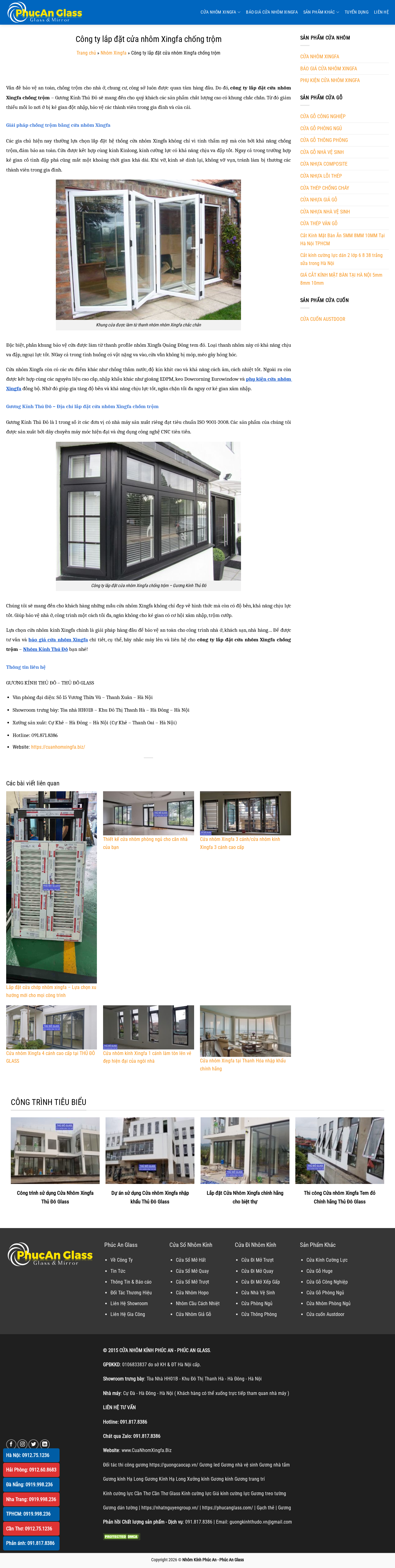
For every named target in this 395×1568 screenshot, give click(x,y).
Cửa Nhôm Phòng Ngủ (328, 1303)
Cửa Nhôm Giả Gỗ (193, 1314)
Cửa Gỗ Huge (319, 1271)
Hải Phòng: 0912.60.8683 (31, 1470)
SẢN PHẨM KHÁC (319, 12)
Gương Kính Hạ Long (165, 1479)
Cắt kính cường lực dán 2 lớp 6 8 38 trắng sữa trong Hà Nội (341, 259)
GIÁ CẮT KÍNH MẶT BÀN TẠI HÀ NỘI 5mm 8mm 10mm (341, 279)
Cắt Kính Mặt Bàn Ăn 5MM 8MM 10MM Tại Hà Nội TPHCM (342, 239)
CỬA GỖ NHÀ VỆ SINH (322, 152)
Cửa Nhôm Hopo (192, 1293)
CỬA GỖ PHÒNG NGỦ (321, 128)
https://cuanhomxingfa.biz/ (58, 747)
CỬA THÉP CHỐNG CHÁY (324, 188)
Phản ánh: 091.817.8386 (30, 1543)
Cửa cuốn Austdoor (325, 1314)
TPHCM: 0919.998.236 (28, 1514)
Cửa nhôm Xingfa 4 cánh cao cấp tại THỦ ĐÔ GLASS (50, 1057)
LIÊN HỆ (381, 12)
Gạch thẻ (265, 1508)
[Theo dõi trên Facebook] (11, 1444)
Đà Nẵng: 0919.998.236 (29, 1484)
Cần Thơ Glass (166, 1493)
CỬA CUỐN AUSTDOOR (322, 319)
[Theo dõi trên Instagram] (22, 1444)
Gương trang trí (250, 1479)
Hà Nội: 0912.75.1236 (27, 1455)
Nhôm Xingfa (114, 53)
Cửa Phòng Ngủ (256, 1303)
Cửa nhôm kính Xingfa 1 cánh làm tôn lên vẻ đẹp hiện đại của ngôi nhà (147, 1057)
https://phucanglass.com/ (227, 1508)
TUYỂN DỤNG (356, 12)
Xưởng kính (198, 1479)
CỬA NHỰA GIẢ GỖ (318, 200)
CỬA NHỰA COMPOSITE (323, 164)
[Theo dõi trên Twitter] (33, 1444)
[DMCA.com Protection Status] (121, 1536)
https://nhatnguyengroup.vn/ (169, 1508)
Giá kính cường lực (231, 1493)
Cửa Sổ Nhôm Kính (190, 1244)
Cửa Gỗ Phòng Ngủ (325, 1293)
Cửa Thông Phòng (259, 1314)
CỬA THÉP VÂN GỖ (319, 223)
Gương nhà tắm (274, 1465)
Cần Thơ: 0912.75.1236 (29, 1529)
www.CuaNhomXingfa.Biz (147, 1450)
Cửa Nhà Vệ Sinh (258, 1293)
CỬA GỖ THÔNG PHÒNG (324, 140)
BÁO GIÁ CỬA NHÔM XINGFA (272, 12)
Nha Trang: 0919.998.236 (31, 1499)
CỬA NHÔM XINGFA (218, 12)
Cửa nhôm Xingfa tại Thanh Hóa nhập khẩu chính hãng (243, 1065)
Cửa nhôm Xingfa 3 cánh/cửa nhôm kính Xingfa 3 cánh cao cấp (240, 843)
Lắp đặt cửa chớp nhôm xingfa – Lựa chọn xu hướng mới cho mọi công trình (51, 991)
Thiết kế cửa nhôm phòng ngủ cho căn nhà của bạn (145, 843)
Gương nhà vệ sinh (239, 1465)
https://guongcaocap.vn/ (173, 1465)
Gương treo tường (268, 1493)
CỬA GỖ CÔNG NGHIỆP (323, 116)
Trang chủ (86, 53)
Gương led (209, 1465)
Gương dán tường (120, 1508)
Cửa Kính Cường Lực (326, 1260)
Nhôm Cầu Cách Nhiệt (198, 1303)
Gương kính (222, 1479)
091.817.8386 (133, 1422)
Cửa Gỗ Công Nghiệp (327, 1282)
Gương (284, 1508)
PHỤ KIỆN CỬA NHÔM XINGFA (330, 80)
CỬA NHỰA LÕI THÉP (321, 176)
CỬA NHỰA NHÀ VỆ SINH (325, 212)
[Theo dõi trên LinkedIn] (45, 1444)
